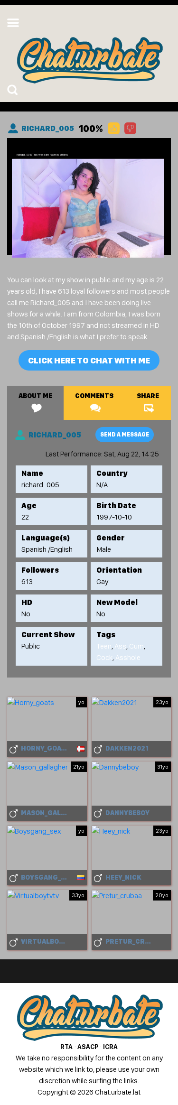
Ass (120, 645)
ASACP (87, 1046)
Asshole (128, 657)
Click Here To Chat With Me (89, 360)
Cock (104, 657)
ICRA (110, 1046)
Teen (104, 645)
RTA (66, 1046)
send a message (124, 434)
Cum (136, 645)
